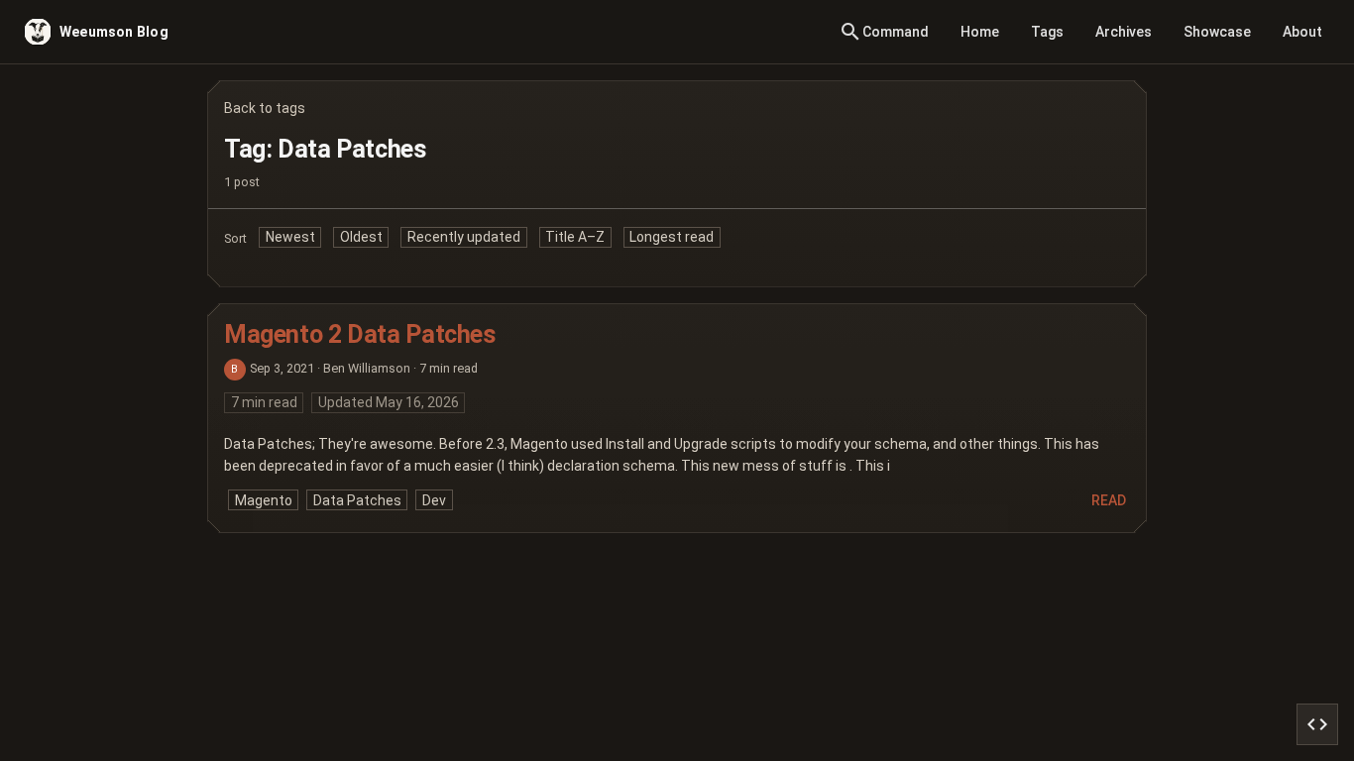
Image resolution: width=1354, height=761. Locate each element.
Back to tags (264, 108)
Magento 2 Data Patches (360, 334)
